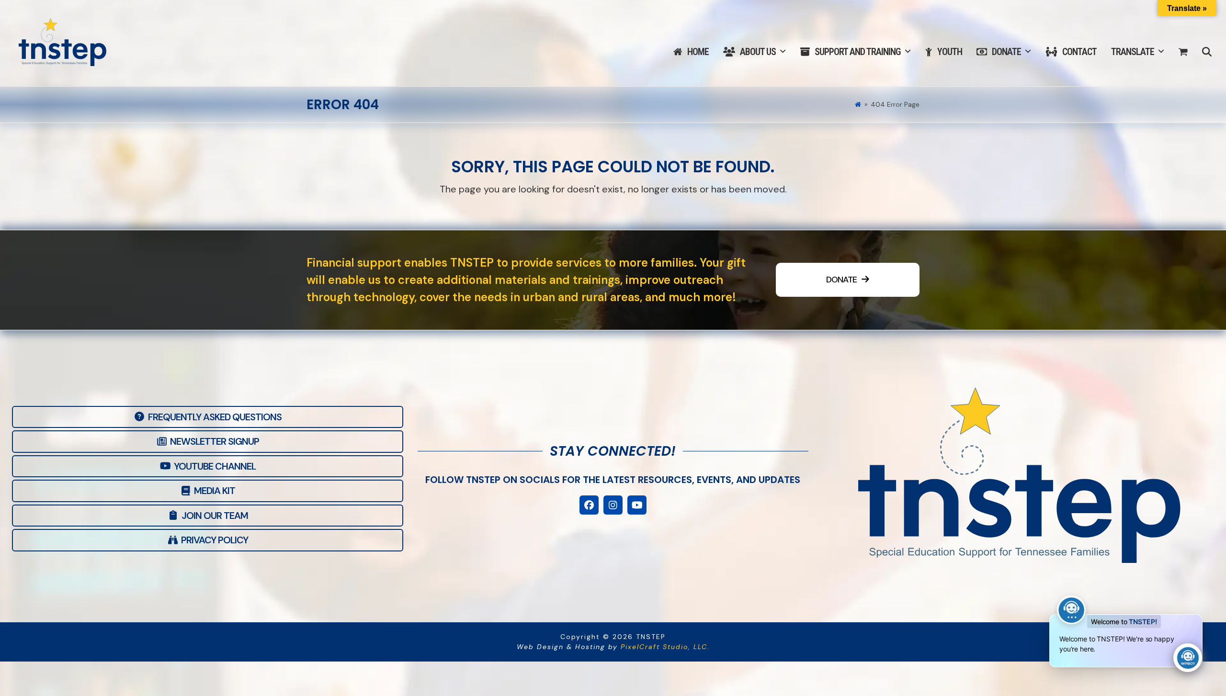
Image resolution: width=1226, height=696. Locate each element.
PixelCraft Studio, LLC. (665, 646)
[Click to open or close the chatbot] (1187, 657)
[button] (1183, 52)
